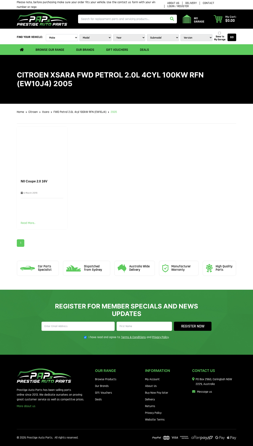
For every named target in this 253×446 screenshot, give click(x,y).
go (232, 37)
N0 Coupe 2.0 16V (34, 181)
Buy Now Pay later (156, 393)
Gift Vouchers (117, 49)
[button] (225, 19)
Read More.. (28, 223)
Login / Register (178, 6)
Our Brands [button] (85, 49)
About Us (173, 3)
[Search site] (172, 19)
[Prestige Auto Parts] (42, 19)
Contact (208, 3)
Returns (150, 406)
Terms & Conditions (133, 337)
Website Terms (155, 420)
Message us (204, 392)
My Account (152, 379)
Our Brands (102, 386)
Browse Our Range (50, 49)
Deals (144, 49)
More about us (26, 406)
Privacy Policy (160, 337)
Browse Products (105, 379)
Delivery (191, 3)
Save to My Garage (220, 38)
